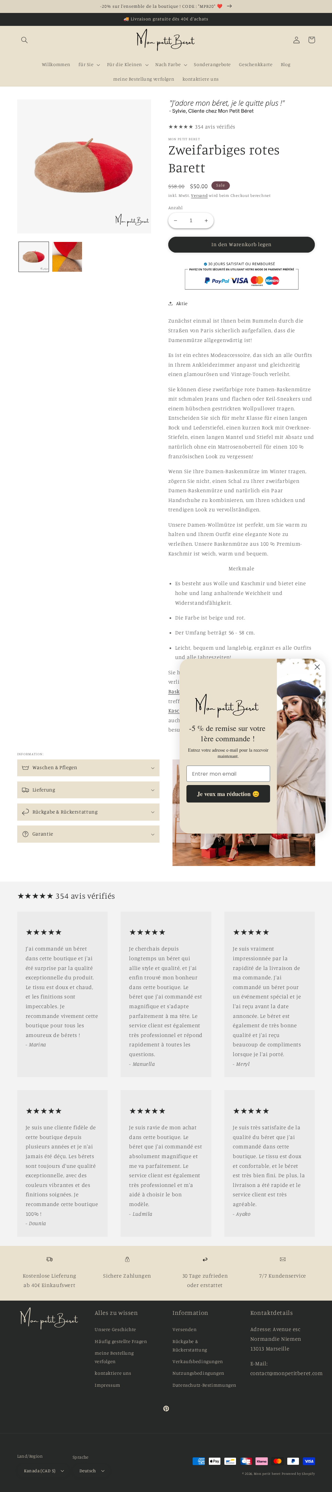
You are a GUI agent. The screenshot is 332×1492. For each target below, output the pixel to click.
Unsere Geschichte (115, 1329)
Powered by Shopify (298, 1473)
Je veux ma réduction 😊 (228, 794)
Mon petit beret (267, 1473)
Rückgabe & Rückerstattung (189, 1345)
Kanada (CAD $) (40, 1470)
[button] (24, 39)
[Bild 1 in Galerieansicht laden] (34, 257)
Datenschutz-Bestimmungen (204, 1385)
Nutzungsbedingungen (198, 1373)
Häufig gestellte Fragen (121, 1341)
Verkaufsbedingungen (197, 1361)
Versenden (184, 1329)
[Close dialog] (317, 667)
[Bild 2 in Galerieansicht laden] (67, 257)
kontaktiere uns (113, 1373)
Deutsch (87, 1470)
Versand (199, 195)
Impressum (107, 1385)
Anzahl (175, 207)
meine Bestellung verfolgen (114, 1357)
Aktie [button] (182, 303)
